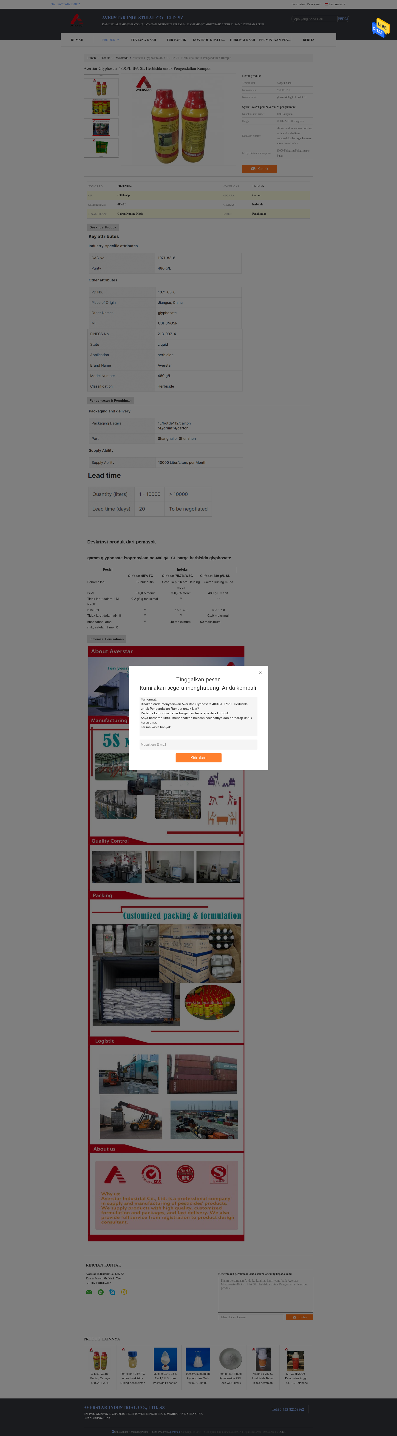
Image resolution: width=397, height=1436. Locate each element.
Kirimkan (198, 757)
